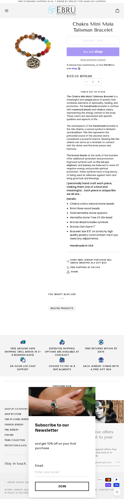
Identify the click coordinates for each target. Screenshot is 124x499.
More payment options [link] (93, 59)
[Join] (116, 462)
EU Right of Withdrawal (19, 492)
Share (74, 271)
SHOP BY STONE (13, 414)
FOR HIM (9, 435)
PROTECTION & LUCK (16, 445)
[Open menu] (9, 10)
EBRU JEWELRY (15, 489)
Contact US (106, 489)
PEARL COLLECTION (15, 440)
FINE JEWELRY (12, 429)
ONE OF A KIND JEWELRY (17, 419)
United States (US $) (19, 482)
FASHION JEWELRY (14, 424)
